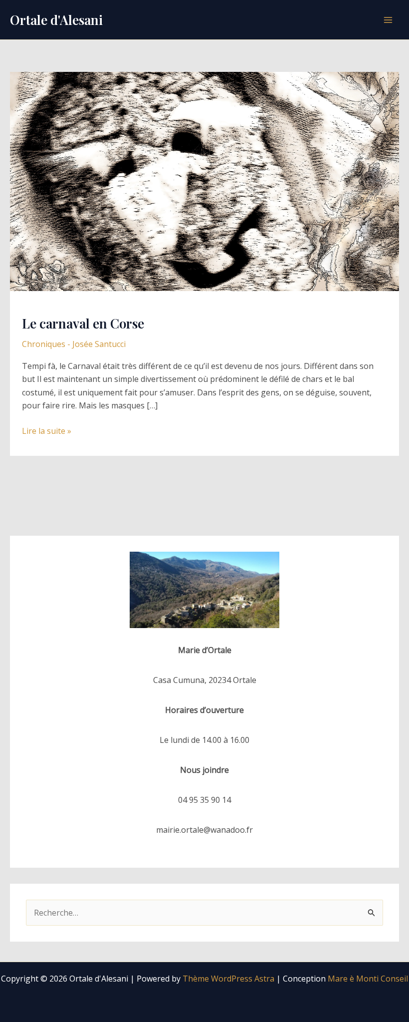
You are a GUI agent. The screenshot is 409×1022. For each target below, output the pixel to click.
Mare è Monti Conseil (368, 978)
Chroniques (43, 344)
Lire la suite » (46, 431)
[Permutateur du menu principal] (388, 20)
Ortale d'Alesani (56, 19)
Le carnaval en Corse (83, 323)
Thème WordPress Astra (228, 978)
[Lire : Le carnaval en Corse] (204, 180)
